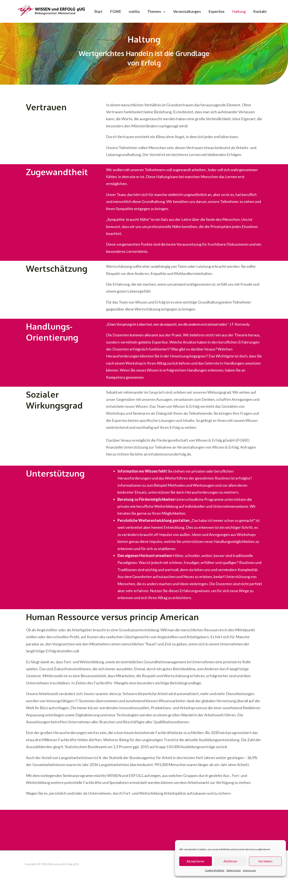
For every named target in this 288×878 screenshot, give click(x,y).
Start (98, 11)
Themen (154, 11)
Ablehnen (230, 861)
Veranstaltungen (187, 11)
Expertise (217, 11)
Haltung (239, 11)
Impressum (249, 870)
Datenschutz (233, 870)
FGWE (115, 11)
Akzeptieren (195, 861)
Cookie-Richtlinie (214, 870)
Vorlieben (265, 861)
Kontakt (260, 11)
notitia (134, 11)
